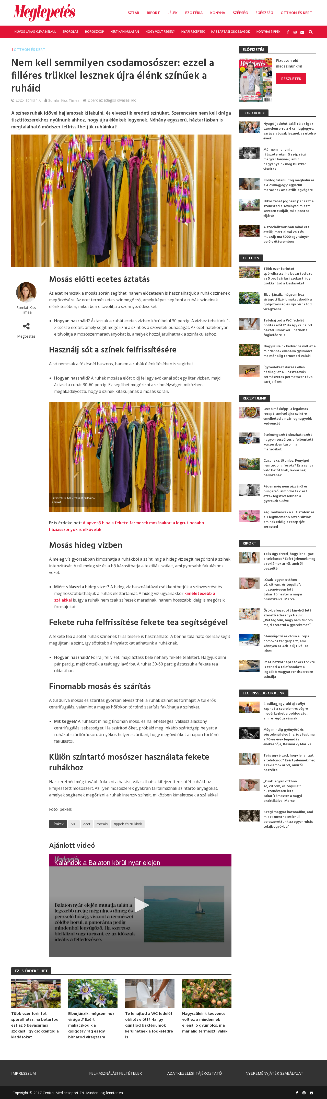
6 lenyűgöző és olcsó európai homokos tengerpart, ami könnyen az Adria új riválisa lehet (286, 643)
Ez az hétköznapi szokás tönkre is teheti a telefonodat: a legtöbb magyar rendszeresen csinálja (289, 669)
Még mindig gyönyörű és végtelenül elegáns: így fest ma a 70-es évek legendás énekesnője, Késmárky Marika (289, 737)
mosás (102, 824)
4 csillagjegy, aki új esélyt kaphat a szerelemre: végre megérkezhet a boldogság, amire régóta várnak (285, 711)
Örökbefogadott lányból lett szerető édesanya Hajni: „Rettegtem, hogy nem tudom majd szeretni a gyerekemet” (288, 618)
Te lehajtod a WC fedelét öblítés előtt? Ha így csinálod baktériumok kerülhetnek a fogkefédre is (149, 1025)
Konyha (217, 12)
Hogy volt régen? (160, 31)
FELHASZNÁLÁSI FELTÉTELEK (115, 1073)
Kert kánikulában (125, 31)
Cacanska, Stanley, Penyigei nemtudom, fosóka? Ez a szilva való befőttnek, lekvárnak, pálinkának (288, 468)
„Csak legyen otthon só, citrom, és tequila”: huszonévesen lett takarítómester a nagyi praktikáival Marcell (282, 590)
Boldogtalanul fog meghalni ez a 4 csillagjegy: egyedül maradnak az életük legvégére (288, 185)
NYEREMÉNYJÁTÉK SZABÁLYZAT (274, 1073)
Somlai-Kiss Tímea (63, 100)
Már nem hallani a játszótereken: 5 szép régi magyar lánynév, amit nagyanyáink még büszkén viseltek (285, 159)
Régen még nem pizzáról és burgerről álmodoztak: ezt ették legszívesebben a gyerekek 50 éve (285, 494)
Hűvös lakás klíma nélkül (35, 31)
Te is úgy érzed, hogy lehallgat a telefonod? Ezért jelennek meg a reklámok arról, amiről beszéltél (289, 561)
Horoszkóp (94, 31)
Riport (153, 12)
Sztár (133, 12)
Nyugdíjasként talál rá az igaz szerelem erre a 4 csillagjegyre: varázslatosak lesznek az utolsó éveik (289, 131)
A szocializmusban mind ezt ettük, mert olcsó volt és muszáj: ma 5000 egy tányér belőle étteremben (286, 234)
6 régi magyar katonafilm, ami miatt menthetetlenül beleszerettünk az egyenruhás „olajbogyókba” (288, 819)
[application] (140, 905)
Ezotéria (194, 12)
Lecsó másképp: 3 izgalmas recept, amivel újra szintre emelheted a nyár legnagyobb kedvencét (287, 416)
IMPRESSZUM (23, 1073)
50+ (74, 824)
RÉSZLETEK (291, 78)
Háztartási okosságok (230, 31)
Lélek (173, 12)
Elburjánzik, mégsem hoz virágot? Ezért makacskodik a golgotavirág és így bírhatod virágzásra (91, 1025)
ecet (86, 824)
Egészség (264, 12)
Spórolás (70, 31)
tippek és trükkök (128, 824)
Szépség (240, 12)
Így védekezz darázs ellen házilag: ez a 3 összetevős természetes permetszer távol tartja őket (288, 374)
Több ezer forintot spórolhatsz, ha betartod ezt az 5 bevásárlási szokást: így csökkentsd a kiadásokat (35, 1025)
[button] (140, 905)
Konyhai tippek (268, 31)
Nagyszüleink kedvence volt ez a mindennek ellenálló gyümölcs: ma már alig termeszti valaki (205, 1023)
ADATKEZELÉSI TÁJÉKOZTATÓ (194, 1073)
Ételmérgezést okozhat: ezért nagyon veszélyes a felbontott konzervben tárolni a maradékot (288, 442)
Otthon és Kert (296, 12)
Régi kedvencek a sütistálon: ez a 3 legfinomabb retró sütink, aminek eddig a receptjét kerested (288, 519)
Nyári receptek (193, 31)
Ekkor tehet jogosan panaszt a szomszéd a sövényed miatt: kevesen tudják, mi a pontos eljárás (288, 208)
